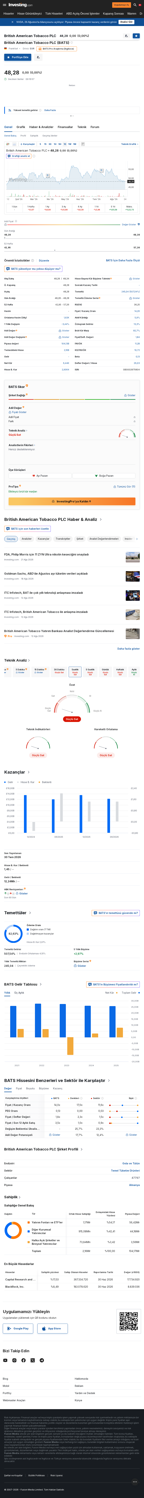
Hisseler (9, 13)
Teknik (81, 127)
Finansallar (65, 127)
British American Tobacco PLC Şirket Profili (41, 1149)
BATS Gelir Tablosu (20, 984)
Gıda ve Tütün (131, 1163)
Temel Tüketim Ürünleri (125, 1170)
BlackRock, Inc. (14, 1286)
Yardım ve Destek (85, 1393)
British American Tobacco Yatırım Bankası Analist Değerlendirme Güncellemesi (59, 631)
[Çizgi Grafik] (14, 144)
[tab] (21, 672)
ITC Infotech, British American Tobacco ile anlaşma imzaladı (46, 612)
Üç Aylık (19, 992)
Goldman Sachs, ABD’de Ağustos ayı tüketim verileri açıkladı (46, 573)
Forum (95, 127)
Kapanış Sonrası (113, 13)
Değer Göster (129, 224)
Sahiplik (34, 135)
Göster (56, 1134)
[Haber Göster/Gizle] (83, 144)
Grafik (21, 127)
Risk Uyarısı (57, 1475)
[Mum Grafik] (8, 144)
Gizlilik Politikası (36, 1475)
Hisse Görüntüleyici (29, 13)
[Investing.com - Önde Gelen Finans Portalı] (20, 5)
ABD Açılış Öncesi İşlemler (83, 13)
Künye (78, 1400)
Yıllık (7, 992)
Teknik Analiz (15, 660)
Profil (23, 135)
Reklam (79, 1385)
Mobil (6, 1385)
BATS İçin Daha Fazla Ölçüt (123, 260)
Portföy (7, 1393)
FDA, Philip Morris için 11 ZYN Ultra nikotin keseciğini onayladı (46, 554)
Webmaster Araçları (14, 1400)
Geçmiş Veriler (49, 135)
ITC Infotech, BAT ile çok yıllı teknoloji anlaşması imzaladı (43, 592)
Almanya (134, 1184)
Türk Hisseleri (54, 13)
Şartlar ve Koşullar (13, 1475)
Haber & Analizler (41, 127)
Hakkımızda (81, 1378)
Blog (5, 1378)
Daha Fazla (50, 110)
